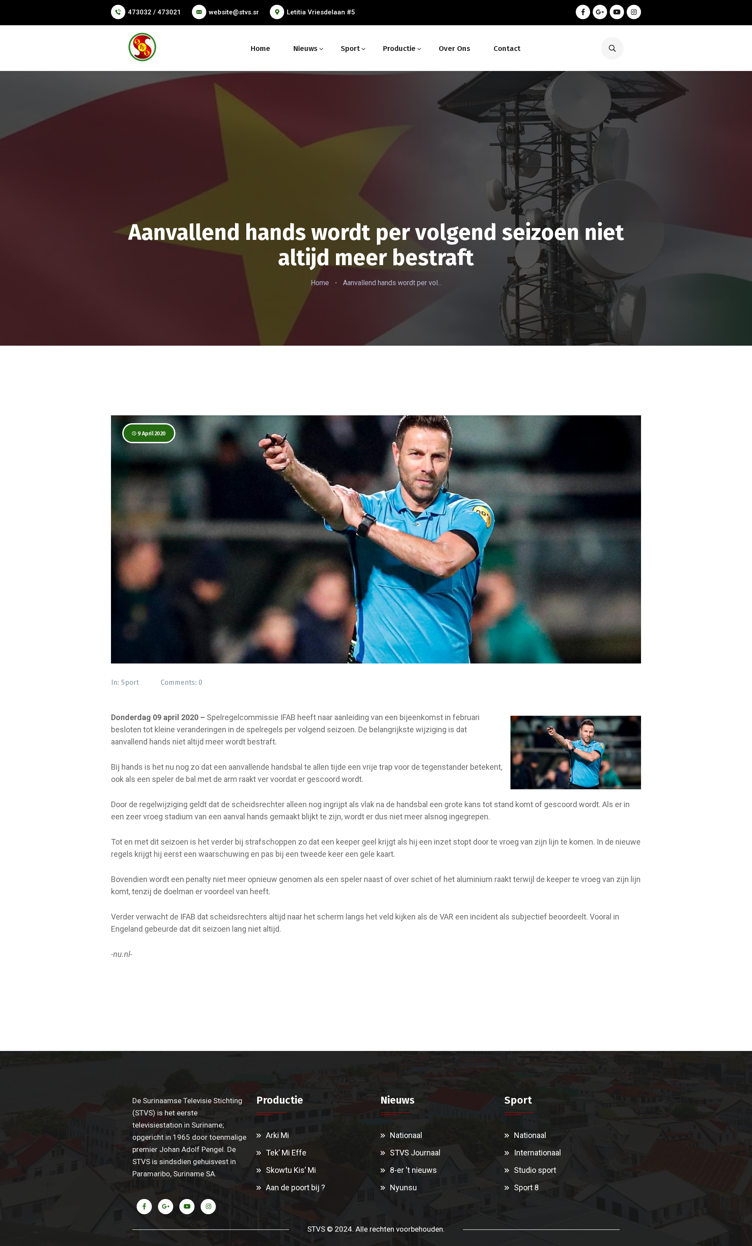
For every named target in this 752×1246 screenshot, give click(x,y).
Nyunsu (403, 1187)
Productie (399, 48)
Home (260, 48)
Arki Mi (277, 1135)
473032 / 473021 (154, 12)
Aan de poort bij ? (295, 1187)
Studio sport (535, 1170)
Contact (507, 48)
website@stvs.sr (234, 12)
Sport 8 (526, 1187)
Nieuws (305, 48)
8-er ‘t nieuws (413, 1170)
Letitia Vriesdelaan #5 (321, 12)
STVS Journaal (415, 1152)
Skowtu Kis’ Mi (291, 1170)
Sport (350, 48)
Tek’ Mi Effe (286, 1152)
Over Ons (454, 48)
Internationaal (537, 1152)
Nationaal (406, 1135)
